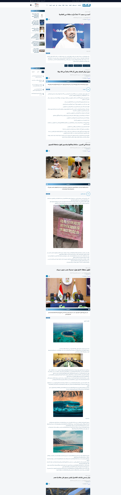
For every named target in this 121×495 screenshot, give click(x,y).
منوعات (59, 5)
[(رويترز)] (88, 89)
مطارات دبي (70, 65)
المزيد (51, 5)
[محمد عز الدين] (88, 194)
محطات (86, 142)
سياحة (66, 65)
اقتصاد (70, 5)
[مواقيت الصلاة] (30, 5)
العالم (86, 69)
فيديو (54, 5)
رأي (56, 5)
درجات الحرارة (73, 1)
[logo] (87, 5)
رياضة (67, 5)
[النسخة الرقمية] (37, 5)
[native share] (47, 19)
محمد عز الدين (83, 193)
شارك (49, 19)
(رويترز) (84, 89)
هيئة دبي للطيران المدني (77, 65)
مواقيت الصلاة (77, 1)
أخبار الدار (86, 12)
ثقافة (63, 5)
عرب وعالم (75, 5)
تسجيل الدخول (42, 1)
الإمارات (79, 5)
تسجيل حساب (38, 1)
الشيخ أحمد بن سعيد (86, 65)
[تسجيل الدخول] (44, 1)
